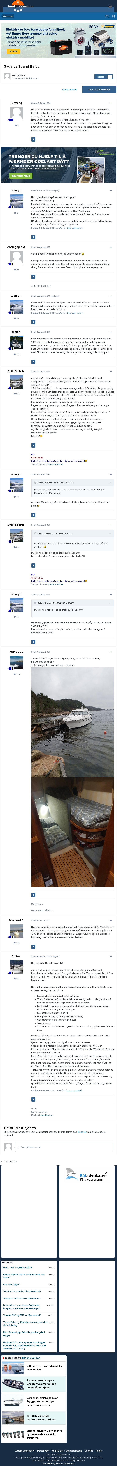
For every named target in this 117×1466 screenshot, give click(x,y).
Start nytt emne (69, 89)
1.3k (18, 942)
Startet (41, 103)
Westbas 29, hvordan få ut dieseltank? (22, 1291)
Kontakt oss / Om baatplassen (67, 1450)
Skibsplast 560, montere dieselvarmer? (22, 1298)
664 (18, 978)
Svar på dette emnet (99, 89)
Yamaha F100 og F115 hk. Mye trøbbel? (22, 1315)
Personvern (43, 1450)
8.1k (18, 393)
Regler (99, 1450)
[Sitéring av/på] (33, 139)
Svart (40, 190)
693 (18, 674)
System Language (24, 1450)
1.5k (18, 354)
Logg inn (82, 1132)
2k (17, 269)
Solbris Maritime (55, 464)
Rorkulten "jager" (11, 1284)
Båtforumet (32, 78)
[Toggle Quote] (35, 482)
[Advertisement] (24, 1211)
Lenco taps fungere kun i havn (18, 1267)
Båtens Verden (31, 1357)
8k (17, 213)
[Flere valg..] (111, 103)
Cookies (89, 1450)
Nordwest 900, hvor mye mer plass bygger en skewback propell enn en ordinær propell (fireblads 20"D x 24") (24, 1345)
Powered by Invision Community (59, 1463)
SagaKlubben (46, 1115)
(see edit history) (75, 228)
